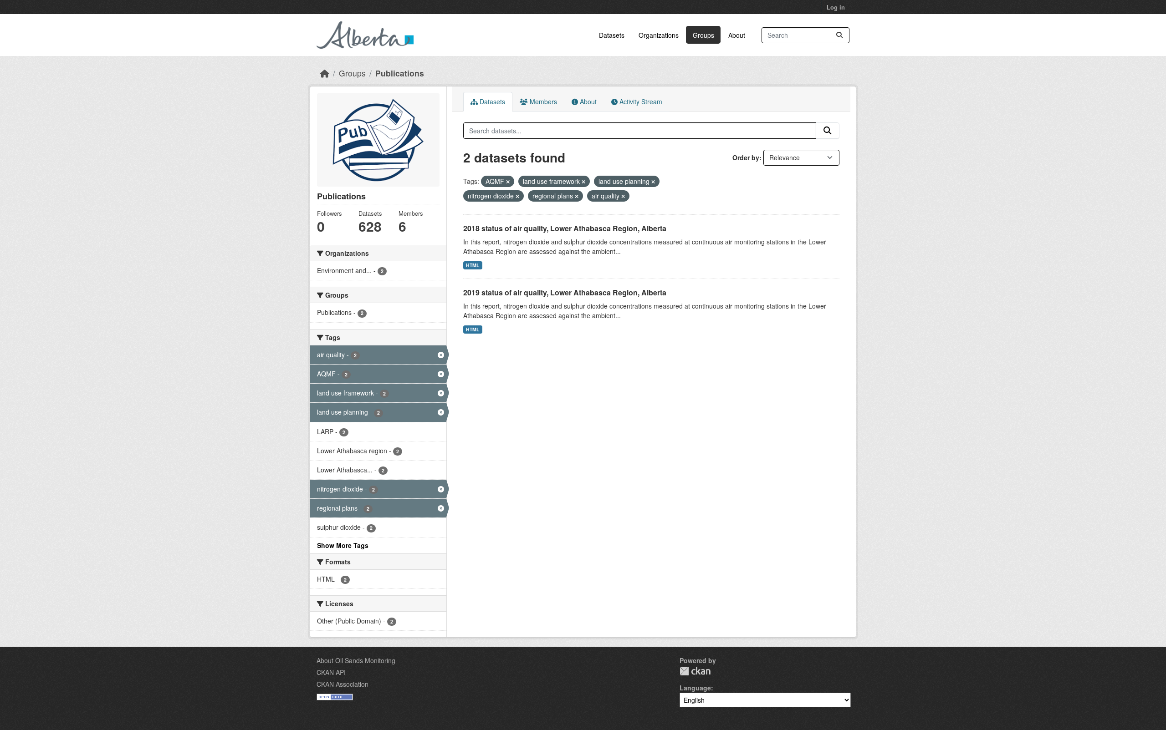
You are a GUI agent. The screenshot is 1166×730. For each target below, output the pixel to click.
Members (542, 101)
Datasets (611, 35)
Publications (399, 73)
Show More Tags (342, 545)
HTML (472, 265)
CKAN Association (342, 684)
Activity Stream (640, 101)
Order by (745, 157)
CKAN (695, 671)
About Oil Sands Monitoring (356, 660)
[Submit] (839, 35)
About (736, 35)
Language (695, 687)
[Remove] (508, 181)
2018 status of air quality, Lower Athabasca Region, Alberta (564, 228)
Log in (836, 7)
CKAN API (331, 672)
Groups (703, 35)
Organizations (659, 35)
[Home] (324, 73)
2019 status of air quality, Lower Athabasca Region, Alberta (564, 292)
